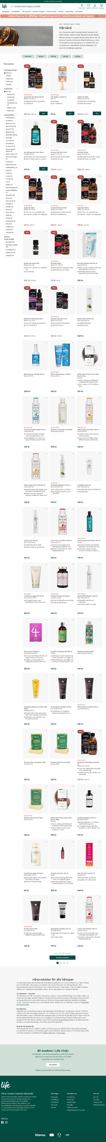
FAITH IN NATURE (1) (11, 158)
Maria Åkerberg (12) (12, 187)
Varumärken (55, 1102)
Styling (77, 56)
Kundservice (71, 1097)
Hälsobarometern (99, 1105)
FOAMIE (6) (9, 161)
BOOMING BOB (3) (11, 135)
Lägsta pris (9, 81)
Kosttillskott (55, 1099)
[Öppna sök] (36, 6)
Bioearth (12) (10, 129)
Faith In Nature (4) (11, 154)
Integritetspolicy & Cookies (76, 1110)
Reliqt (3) (8, 215)
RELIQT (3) (9, 218)
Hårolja (65, 56)
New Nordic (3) (10, 201)
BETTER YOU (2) (11, 126)
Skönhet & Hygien (69, 24)
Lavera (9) (9, 176)
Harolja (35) (10, 100)
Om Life (95, 1097)
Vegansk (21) (10, 255)
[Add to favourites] (46, 65)
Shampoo (28, 56)
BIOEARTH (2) (10, 132)
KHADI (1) (9, 173)
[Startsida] (4, 6)
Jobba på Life (97, 1102)
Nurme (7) (9, 209)
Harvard (8, 91)
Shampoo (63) (11, 107)
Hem (60, 24)
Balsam (41, 56)
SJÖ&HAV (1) (9, 226)
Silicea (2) (9, 223)
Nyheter (8, 75)
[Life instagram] (6, 1124)
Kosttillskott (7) (10, 249)
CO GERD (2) (10, 143)
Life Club (96, 1099)
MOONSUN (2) (10, 195)
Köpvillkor (70, 1105)
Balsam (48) (10, 94)
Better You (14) (10, 123)
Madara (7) (9, 184)
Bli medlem (53, 1065)
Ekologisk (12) (10, 242)
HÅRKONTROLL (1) (11, 167)
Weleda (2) (9, 229)
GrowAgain (61, 1033)
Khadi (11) (9, 170)
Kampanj (8, 84)
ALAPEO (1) (9, 120)
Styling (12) (10, 110)
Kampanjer (54, 1097)
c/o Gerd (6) (10, 140)
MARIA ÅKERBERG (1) (11, 191)
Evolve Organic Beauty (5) (10, 150)
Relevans (8, 73)
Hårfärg (53, 56)
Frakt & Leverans (72, 1107)
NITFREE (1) (9, 204)
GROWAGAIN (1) (11, 164)
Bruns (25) (9, 137)
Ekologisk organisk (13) (12, 246)
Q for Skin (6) (10, 212)
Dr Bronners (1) (10, 146)
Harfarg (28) (11, 97)
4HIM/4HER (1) (10, 117)
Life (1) (8, 182)
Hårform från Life (48, 1033)
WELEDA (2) (9, 232)
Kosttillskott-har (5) (12, 104)
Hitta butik (70, 1099)
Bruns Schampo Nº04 (66, 1020)
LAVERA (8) (9, 179)
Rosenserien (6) (10, 221)
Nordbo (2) (9, 206)
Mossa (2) (9, 198)
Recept (53, 1107)
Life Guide (54, 1105)
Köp (43, 113)
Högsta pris (9, 78)
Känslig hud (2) (10, 252)
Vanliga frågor (71, 1102)
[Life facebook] (2, 1124)
